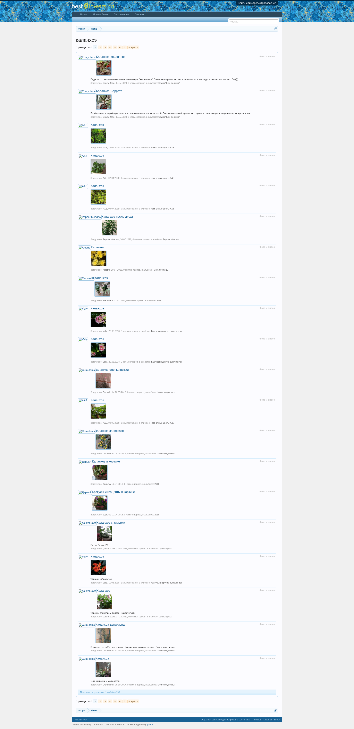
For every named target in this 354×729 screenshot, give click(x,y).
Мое (159, 300)
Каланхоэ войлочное (110, 56)
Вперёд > (133, 47)
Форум (83, 14)
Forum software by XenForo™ (101, 724)
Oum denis (108, 392)
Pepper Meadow (111, 239)
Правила (139, 14)
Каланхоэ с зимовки (111, 522)
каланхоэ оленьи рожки (112, 369)
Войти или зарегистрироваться (257, 2)
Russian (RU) (80, 719)
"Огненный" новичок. (101, 579)
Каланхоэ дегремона (110, 624)
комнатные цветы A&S (162, 147)
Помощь (257, 719)
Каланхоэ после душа (117, 216)
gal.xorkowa (109, 548)
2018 (156, 484)
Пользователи (121, 14)
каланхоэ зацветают (109, 430)
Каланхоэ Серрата (109, 91)
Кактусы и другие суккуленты (166, 331)
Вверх (277, 719)
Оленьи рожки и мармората (105, 681)
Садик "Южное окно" (169, 83)
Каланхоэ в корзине (106, 461)
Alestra (106, 270)
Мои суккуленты (166, 392)
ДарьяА (107, 484)
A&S (105, 147)
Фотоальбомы (100, 14)
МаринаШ (108, 300)
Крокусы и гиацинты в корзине (113, 492)
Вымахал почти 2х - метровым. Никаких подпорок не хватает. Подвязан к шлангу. (133, 647)
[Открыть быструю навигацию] (275, 28)
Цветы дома (165, 548)
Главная (267, 719)
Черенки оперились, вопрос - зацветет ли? (113, 613)
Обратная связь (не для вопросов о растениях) (226, 719)
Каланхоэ (97, 125)
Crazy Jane (109, 83)
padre (150, 724)
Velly (105, 331)
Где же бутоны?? (99, 545)
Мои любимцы (161, 270)
